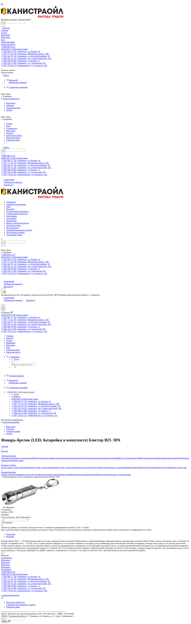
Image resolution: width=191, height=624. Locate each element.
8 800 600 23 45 (8, 47)
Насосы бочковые (148, 467)
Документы (6, 569)
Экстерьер (98, 467)
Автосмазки (91, 458)
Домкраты (135, 467)
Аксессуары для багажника (42, 467)
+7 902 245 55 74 (25, 56)
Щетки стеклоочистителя (128, 458)
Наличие (10, 537)
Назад (16, 359)
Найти (4, 622)
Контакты (5, 562)
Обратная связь (13, 607)
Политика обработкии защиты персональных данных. (21, 603)
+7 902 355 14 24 (26, 58)
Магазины (5, 560)
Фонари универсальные (120, 474)
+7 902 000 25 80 (20, 61)
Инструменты (146, 458)
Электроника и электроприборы (117, 467)
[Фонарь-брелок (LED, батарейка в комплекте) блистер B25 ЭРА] (30, 505)
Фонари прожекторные (85, 474)
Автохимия (102, 458)
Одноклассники (13, 108)
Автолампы (112, 458)
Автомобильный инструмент (165, 458)
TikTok (9, 110)
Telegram (10, 105)
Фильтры (38, 458)
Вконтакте (10, 103)
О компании (6, 558)
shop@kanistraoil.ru (11, 99)
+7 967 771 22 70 (25, 54)
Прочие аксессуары (178, 467)
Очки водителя (163, 467)
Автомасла (6, 458)
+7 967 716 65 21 (24, 65)
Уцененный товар (16, 460)
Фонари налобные (66, 474)
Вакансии (5, 565)
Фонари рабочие (102, 474)
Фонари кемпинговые (48, 474)
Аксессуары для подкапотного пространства (74, 467)
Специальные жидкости (75, 458)
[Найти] (3, 25)
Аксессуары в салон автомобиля (15, 467)
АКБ (32, 458)
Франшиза (5, 567)
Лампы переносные (9, 474)
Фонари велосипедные (28, 474)
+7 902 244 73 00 (23, 63)
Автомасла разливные (20, 458)
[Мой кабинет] (2, 279)
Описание (10, 534)
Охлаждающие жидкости (53, 458)
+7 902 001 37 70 (20, 51)
